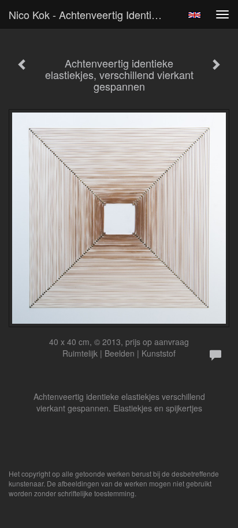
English (194, 15)
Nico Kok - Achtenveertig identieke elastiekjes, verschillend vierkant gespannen (91, 14)
